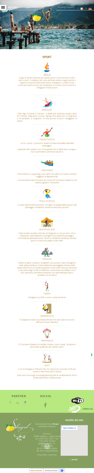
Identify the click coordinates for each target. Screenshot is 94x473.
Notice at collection (36, 470)
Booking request (66, 7)
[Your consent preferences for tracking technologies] (91, 354)
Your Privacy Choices (51, 470)
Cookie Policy (52, 455)
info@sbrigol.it (45, 443)
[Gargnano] (47, 17)
